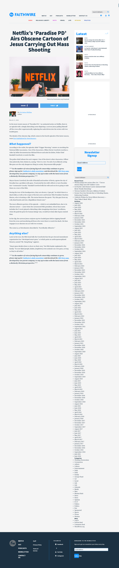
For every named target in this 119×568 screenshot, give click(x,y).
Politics (87, 20)
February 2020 (79, 366)
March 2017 (78, 439)
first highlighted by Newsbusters (24, 138)
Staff (34, 541)
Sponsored (78, 510)
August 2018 (78, 404)
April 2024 (77, 262)
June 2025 (77, 232)
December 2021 (79, 320)
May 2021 (77, 335)
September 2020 (79, 351)
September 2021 (79, 326)
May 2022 (77, 310)
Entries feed (78, 522)
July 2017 (77, 431)
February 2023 (79, 291)
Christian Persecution (81, 460)
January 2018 (78, 418)
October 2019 (78, 375)
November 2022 (79, 297)
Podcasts (59, 16)
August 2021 (78, 328)
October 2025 (78, 224)
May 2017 (77, 435)
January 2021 (78, 343)
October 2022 (78, 299)
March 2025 (78, 239)
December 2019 (79, 370)
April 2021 (77, 337)
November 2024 (79, 247)
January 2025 (78, 243)
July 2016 (77, 454)
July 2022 (77, 305)
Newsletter (71, 16)
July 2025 (77, 230)
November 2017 (79, 423)
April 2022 (77, 312)
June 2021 (77, 333)
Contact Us (83, 16)
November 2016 (79, 448)
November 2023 (79, 272)
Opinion (78, 20)
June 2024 (77, 257)
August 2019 (78, 379)
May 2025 (77, 234)
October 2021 (78, 324)
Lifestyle (77, 487)
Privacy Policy (37, 545)
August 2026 (78, 203)
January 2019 (78, 393)
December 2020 (79, 345)
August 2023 (78, 278)
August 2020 (78, 354)
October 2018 (78, 400)
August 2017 (78, 429)
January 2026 (78, 218)
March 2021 (78, 339)
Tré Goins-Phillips (26, 112)
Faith (55, 20)
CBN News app (63, 171)
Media (76, 489)
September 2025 (79, 226)
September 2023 (79, 276)
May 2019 (77, 385)
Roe (75, 508)
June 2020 (77, 358)
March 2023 (78, 289)
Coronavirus (78, 462)
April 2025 (77, 236)
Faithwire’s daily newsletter (33, 171)
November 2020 (79, 347)
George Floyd (78, 477)
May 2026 (77, 209)
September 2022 (79, 301)
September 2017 (79, 427)
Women (77, 516)
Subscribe (79, 169)
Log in (76, 520)
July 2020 (77, 356)
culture (76, 464)
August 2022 (78, 303)
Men (75, 491)
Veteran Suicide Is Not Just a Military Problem (89, 191)
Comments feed (79, 524)
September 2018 (79, 402)
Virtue (76, 514)
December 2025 (79, 220)
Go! (51, 16)
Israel (62, 20)
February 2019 (79, 391)
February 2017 (79, 441)
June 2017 (77, 433)
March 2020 (78, 364)
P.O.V (76, 502)
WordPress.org (79, 526)
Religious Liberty (42, 20)
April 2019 (77, 387)
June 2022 (77, 308)
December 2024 (79, 245)
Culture (77, 466)
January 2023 (78, 293)
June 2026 (77, 207)
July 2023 (77, 280)
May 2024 (77, 259)
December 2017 (79, 421)
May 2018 (77, 410)
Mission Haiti (78, 493)
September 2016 (79, 452)
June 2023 (77, 282)
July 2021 (77, 331)
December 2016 (79, 446)
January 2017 (78, 444)
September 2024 (79, 251)
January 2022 (78, 318)
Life (69, 20)
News (30, 20)
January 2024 (78, 268)
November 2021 (79, 322)
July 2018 (77, 406)
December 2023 (79, 270)
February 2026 (79, 216)
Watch (44, 16)
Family (76, 475)
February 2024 (79, 266)
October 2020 (78, 349)
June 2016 (77, 456)
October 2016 (78, 450)
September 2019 (79, 377)
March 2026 (78, 213)
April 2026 (77, 211)
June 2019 (77, 383)
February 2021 (79, 341)
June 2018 (77, 408)
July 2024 (77, 255)
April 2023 (77, 287)
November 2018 (79, 398)
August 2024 (78, 253)
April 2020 (77, 362)
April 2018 (77, 412)
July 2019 (77, 381)
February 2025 (79, 241)
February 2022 (79, 316)
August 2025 (78, 228)
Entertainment (79, 468)
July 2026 (77, 205)
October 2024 (78, 249)
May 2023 (77, 285)
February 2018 (79, 416)
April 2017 (77, 437)
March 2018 (78, 414)
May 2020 (77, 360)
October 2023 (78, 274)
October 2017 (78, 425)
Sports (76, 512)
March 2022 (78, 314)
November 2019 (79, 372)
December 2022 (79, 295)
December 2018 (79, 395)
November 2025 (79, 222)
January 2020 (78, 368)
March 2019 (78, 389)
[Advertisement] (92, 102)
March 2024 (78, 264)
